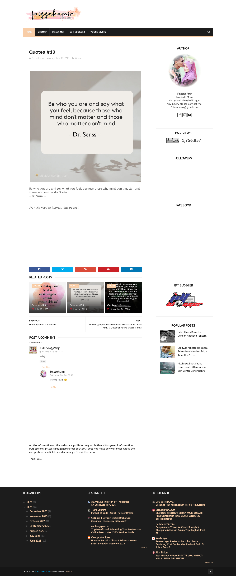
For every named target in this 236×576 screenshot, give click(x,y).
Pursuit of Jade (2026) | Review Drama (112, 513)
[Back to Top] (210, 571)
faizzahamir (57, 371)
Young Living (98, 32)
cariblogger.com (100, 526)
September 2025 (39, 526)
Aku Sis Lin (162, 552)
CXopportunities (100, 537)
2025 (30, 507)
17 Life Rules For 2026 (103, 505)
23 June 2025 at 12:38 (62, 375)
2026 (30, 502)
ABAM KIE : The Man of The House (110, 501)
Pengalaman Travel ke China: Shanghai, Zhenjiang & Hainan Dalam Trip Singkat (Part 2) (180, 530)
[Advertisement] (150, 11)
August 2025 (37, 531)
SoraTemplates (42, 571)
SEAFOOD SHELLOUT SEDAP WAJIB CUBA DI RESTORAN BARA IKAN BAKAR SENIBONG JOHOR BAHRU (179, 516)
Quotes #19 (77, 305)
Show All (144, 547)
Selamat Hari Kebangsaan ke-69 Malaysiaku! (180, 505)
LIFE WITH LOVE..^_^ (167, 501)
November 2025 (39, 516)
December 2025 (39, 511)
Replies (46, 367)
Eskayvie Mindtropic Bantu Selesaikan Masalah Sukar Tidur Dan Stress (192, 351)
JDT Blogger (77, 32)
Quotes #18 (114, 305)
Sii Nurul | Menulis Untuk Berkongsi (110, 518)
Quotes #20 (39, 305)
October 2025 (38, 521)
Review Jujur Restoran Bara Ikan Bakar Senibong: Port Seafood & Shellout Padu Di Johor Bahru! (180, 544)
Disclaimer (58, 32)
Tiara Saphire (98, 510)
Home (29, 32)
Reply (42, 361)
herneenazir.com (165, 524)
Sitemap (42, 32)
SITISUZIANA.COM (165, 510)
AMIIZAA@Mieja (50, 348)
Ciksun (68, 571)
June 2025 (36, 540)
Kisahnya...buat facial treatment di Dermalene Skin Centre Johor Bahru (192, 367)
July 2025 (35, 535)
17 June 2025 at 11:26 (52, 352)
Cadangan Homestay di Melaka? (108, 521)
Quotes (78, 58)
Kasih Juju (161, 538)
